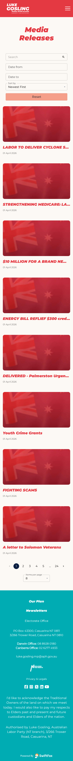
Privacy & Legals (36, 679)
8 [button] (26, 578)
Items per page (34, 574)
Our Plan (36, 601)
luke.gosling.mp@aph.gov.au (36, 656)
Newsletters (36, 611)
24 (56, 566)
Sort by (12, 83)
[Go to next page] (63, 566)
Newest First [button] (17, 87)
